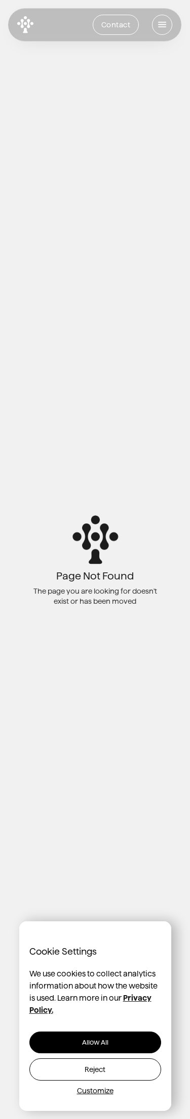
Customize (95, 1091)
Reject (95, 1069)
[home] (25, 25)
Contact (116, 25)
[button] (162, 25)
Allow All (95, 1042)
